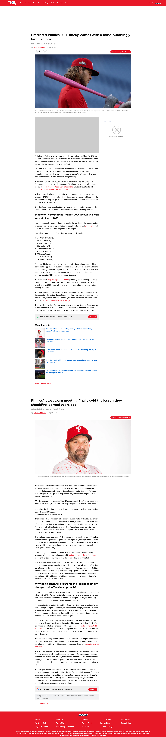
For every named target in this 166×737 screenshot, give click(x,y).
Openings (59, 719)
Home (37, 383)
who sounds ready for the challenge (56, 300)
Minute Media (25, 731)
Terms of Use (105, 723)
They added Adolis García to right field (59, 187)
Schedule (36, 3)
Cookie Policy (126, 723)
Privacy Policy (87, 723)
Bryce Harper (90, 226)
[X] (153, 2)
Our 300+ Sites (105, 719)
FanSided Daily (41, 723)
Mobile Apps (125, 719)
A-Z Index (85, 727)
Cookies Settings (106, 727)
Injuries (60, 3)
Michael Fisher (39, 47)
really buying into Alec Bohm (58, 280)
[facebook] (149, 2)
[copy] (46, 51)
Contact (85, 719)
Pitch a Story (60, 723)
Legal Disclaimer (41, 727)
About (37, 719)
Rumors (28, 3)
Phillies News (46, 383)
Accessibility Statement (65, 727)
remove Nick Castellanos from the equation (51, 190)
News (22, 3)
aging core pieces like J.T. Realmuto (83, 555)
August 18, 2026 (58, 514)
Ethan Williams (40, 413)
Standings (45, 3)
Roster (53, 3)
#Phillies (38, 501)
